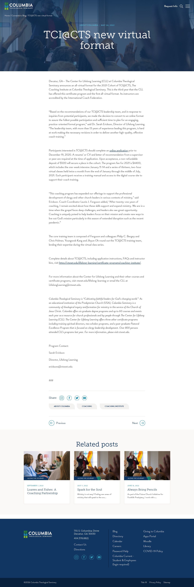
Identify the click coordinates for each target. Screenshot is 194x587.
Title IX (144, 582)
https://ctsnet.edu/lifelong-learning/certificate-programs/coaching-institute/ (100, 263)
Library (147, 546)
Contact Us (80, 545)
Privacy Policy (155, 582)
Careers (117, 546)
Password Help (120, 551)
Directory (118, 536)
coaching (87, 406)
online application (119, 150)
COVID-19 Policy (153, 551)
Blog (115, 531)
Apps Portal (149, 536)
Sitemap (167, 582)
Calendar (117, 541)
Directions (79, 549)
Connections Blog (18, 15)
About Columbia (89, 25)
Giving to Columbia (153, 531)
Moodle (147, 541)
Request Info (170, 6)
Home (7, 15)
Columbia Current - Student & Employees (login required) (124, 560)
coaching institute (114, 406)
